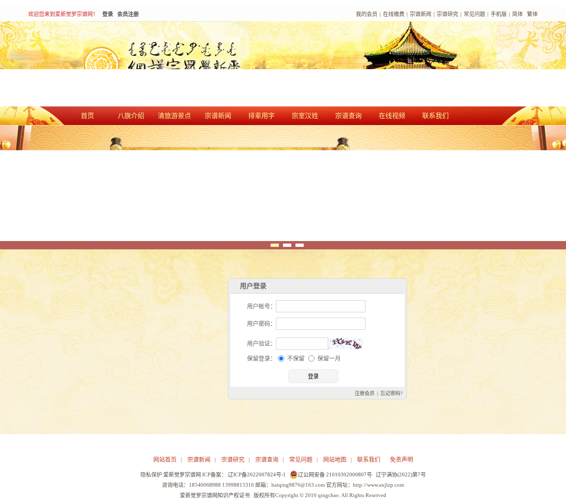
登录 (107, 14)
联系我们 (435, 115)
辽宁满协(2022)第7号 (401, 474)
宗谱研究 (447, 14)
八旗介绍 (131, 115)
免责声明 (401, 459)
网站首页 (165, 459)
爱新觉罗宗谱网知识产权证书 (215, 495)
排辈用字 (261, 115)
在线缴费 (393, 14)
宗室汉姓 (305, 115)
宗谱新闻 (420, 14)
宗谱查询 (348, 115)
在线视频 (392, 115)
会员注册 (128, 14)
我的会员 (366, 14)
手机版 (499, 14)
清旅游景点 (174, 115)
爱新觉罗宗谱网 (182, 474)
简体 (517, 14)
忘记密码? (391, 393)
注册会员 (365, 393)
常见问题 (474, 14)
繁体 (532, 14)
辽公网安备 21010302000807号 (335, 474)
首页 (87, 115)
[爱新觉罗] (179, 64)
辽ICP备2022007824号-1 (257, 474)
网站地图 (334, 459)
